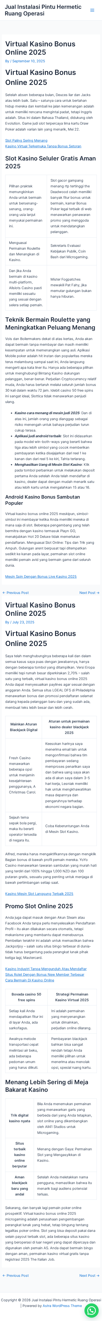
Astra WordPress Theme (62, 1306)
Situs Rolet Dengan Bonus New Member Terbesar (44, 974)
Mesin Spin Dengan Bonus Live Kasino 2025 (41, 576)
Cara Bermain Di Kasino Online (29, 980)
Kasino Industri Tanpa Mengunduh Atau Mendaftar (46, 969)
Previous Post (15, 593)
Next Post (89, 593)
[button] (91, 1310)
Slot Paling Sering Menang (26, 140)
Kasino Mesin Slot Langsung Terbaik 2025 (39, 894)
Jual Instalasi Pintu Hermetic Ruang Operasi (43, 10)
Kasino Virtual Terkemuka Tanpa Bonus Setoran (43, 146)
